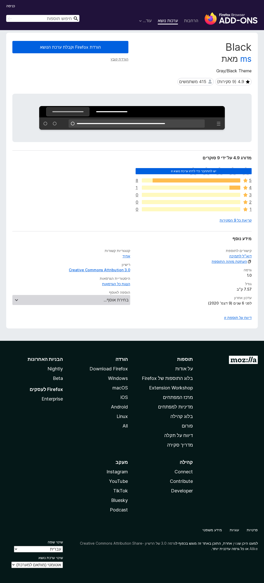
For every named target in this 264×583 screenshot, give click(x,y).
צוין (235, 543)
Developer (182, 490)
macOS (120, 387)
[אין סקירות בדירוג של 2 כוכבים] (191, 202)
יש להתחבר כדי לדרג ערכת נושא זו (193, 171)
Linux (122, 416)
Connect (184, 471)
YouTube (118, 481)
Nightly (55, 368)
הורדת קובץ (119, 59)
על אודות (184, 368)
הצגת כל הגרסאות (116, 284)
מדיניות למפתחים (175, 407)
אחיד (126, 256)
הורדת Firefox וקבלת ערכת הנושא (70, 47)
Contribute (181, 481)
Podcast (119, 509)
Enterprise (52, 399)
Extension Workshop (171, 387)
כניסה (10, 6)
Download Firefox (108, 368)
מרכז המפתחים (178, 397)
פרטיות (252, 530)
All (125, 426)
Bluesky (119, 500)
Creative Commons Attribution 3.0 (99, 270)
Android (119, 407)
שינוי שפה (55, 542)
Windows (118, 378)
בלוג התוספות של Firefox (167, 378)
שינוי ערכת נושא (50, 557)
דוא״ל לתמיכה (240, 256)
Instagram (117, 471)
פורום (187, 426)
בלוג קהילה (181, 416)
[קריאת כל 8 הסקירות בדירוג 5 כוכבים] (191, 180)
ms (246, 59)
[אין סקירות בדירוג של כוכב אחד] (191, 209)
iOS (124, 397)
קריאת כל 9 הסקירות (236, 220)
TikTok (120, 490)
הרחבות (191, 20)
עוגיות (234, 530)
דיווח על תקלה (178, 435)
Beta (58, 378)
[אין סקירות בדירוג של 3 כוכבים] (191, 195)
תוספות (185, 359)
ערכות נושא (168, 20)
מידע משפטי (212, 530)
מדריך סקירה (180, 445)
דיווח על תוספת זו (238, 317)
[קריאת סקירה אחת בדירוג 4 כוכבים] (191, 188)
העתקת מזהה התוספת (229, 261)
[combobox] (42, 18)
